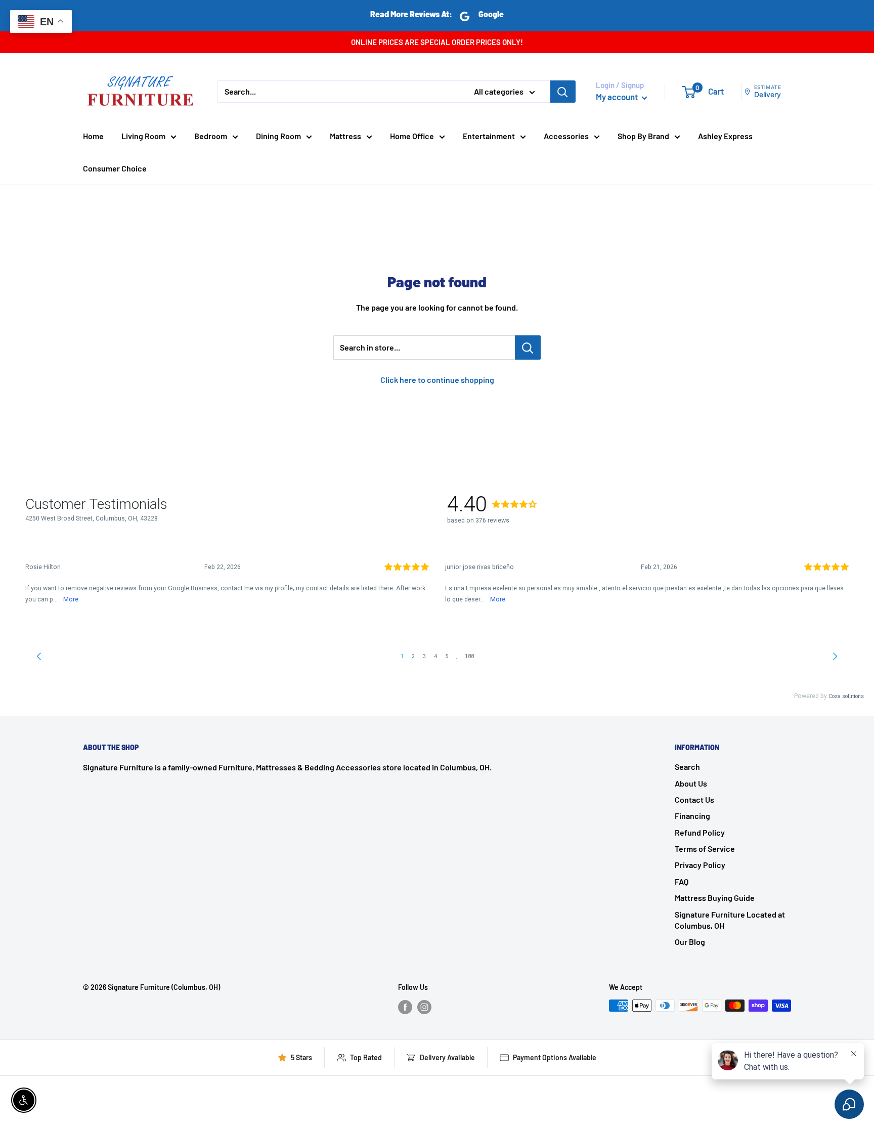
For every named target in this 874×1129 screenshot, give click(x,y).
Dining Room (278, 136)
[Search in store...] (528, 347)
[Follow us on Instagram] (424, 1007)
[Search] (563, 91)
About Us (691, 783)
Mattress (345, 136)
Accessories (566, 136)
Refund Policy (700, 832)
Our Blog (690, 941)
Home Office (412, 136)
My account (617, 97)
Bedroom (210, 136)
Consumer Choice (115, 168)
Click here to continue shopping (437, 379)
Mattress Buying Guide (715, 897)
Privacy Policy (700, 865)
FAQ (681, 881)
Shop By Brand (643, 136)
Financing (692, 815)
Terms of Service (705, 848)
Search (687, 766)
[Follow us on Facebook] (405, 1007)
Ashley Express (725, 136)
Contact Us (694, 799)
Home (93, 136)
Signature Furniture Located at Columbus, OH (730, 919)
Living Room (143, 136)
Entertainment (489, 136)
